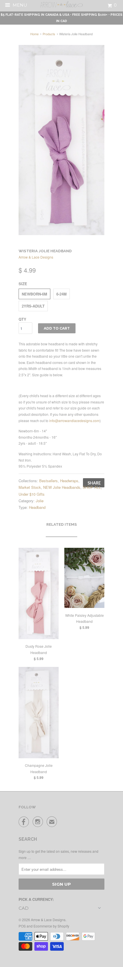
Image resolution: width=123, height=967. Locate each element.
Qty (22, 319)
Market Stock (30, 487)
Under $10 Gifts (32, 494)
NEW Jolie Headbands (61, 487)
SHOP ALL (92, 487)
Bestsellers (48, 480)
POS (22, 925)
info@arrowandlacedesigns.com (74, 420)
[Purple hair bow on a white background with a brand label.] (61, 140)
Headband (37, 507)
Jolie (39, 500)
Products (49, 33)
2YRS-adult (33, 306)
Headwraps (69, 480)
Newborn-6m (34, 294)
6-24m (61, 294)
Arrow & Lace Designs (36, 257)
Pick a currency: (36, 899)
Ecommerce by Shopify (51, 925)
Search (28, 839)
